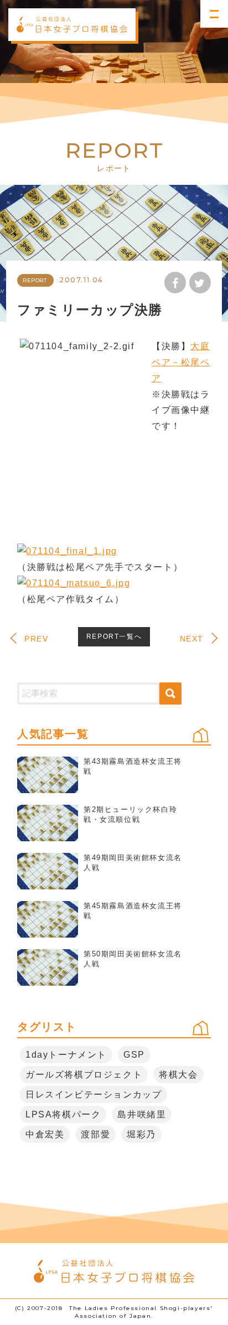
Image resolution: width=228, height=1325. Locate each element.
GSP (134, 1054)
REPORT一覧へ (114, 636)
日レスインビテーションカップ (93, 1094)
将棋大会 (178, 1074)
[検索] (170, 693)
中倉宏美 (44, 1134)
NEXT (192, 638)
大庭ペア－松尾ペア (181, 362)
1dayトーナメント (66, 1054)
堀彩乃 (141, 1134)
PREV (36, 638)
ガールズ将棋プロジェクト (83, 1074)
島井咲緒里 (141, 1114)
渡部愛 (95, 1134)
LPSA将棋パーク (63, 1114)
